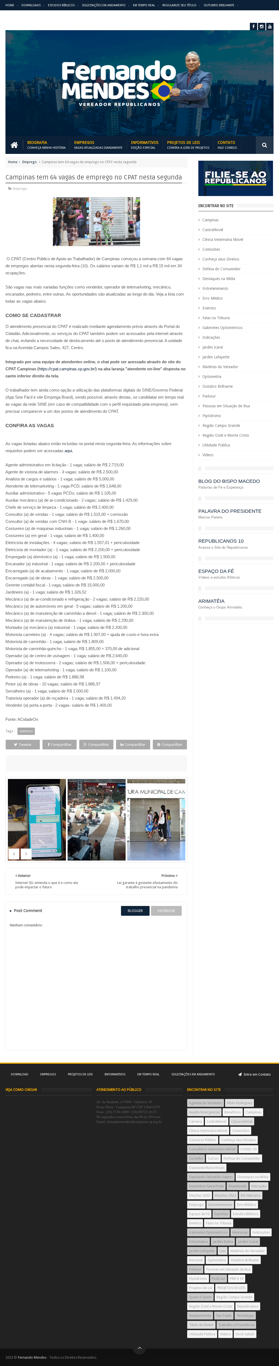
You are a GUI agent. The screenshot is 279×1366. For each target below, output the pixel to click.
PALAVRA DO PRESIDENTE (230, 511)
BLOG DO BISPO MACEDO (229, 481)
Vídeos (207, 455)
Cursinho (196, 1158)
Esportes (221, 1214)
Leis (223, 1251)
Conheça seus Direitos (220, 259)
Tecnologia (245, 1316)
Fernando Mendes (32, 1357)
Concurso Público (202, 1140)
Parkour (209, 396)
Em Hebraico (250, 1195)
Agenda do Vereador (205, 1103)
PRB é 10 (236, 1279)
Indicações (211, 337)
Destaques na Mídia (218, 279)
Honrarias (240, 1232)
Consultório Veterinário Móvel (212, 1149)
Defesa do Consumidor (221, 269)
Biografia (46, 145)
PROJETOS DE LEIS (231, 1288)
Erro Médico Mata (19, 16)
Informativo (198, 1242)
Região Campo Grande (221, 425)
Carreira (195, 1121)
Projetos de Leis (188, 145)
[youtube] (270, 26)
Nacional (196, 1260)
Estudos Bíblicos (61, 5)
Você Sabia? (245, 1334)
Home (9, 5)
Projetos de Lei (200, 1288)
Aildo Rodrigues (239, 1103)
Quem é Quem (200, 1297)
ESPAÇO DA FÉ (216, 571)
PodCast (218, 1279)
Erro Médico (212, 298)
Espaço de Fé (199, 1214)
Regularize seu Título (179, 5)
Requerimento (200, 1316)
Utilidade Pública (216, 445)
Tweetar (25, 745)
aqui (68, 450)
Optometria (211, 376)
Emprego (29, 162)
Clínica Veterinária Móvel (222, 239)
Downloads (31, 5)
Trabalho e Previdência (236, 1325)
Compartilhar (61, 745)
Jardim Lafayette (215, 357)
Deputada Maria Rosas (207, 1168)
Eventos (209, 308)
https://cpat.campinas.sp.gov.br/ (67, 369)
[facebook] (253, 26)
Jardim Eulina (223, 1242)
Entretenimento (215, 288)
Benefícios (233, 1112)
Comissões (211, 249)
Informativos (145, 145)
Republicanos (247, 1306)
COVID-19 (248, 1149)
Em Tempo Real (144, 5)
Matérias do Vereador (220, 367)
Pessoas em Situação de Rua (226, 406)
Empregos (98, 145)
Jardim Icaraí (212, 347)
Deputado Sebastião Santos (211, 1177)
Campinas (210, 220)
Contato (227, 145)
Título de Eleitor (201, 1325)
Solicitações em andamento (104, 5)
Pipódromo (211, 416)
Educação (258, 1186)
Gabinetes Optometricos (222, 327)
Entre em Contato (257, 1074)
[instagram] (261, 26)
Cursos (213, 1158)
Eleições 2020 (199, 1195)
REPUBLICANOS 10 (221, 541)
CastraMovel (212, 230)
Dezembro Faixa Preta (206, 1186)
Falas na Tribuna (216, 318)
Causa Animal (241, 1121)
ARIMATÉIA (211, 601)
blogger (135, 911)
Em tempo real (148, 1074)
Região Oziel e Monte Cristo (225, 435)
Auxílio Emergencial (204, 1112)
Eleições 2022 (225, 1195)
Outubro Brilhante (219, 5)
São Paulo (224, 1316)
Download (19, 1074)
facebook (166, 911)
